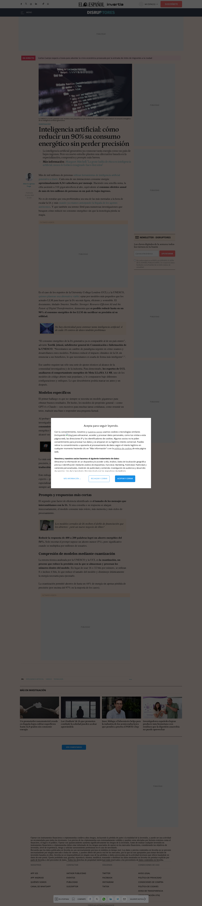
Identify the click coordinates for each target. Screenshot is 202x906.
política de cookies (123, 448)
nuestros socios (95, 431)
